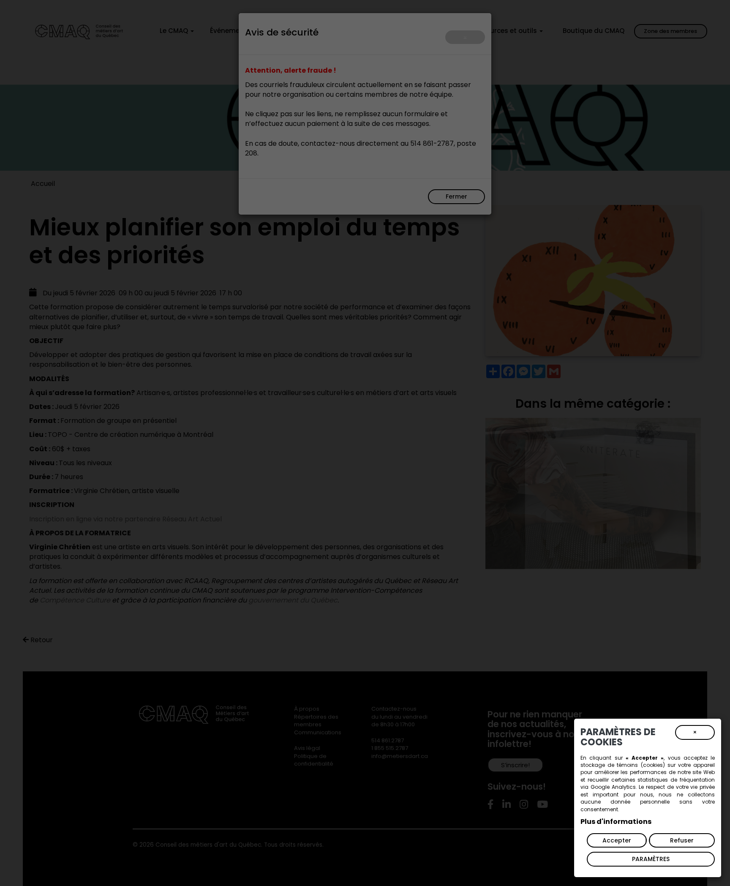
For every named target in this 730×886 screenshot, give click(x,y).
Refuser (682, 840)
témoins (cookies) (641, 765)
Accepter (616, 840)
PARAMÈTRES (651, 859)
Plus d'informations (615, 821)
